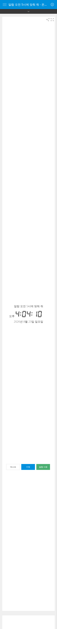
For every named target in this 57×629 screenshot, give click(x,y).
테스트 (13, 467)
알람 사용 (43, 467)
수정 (28, 467)
